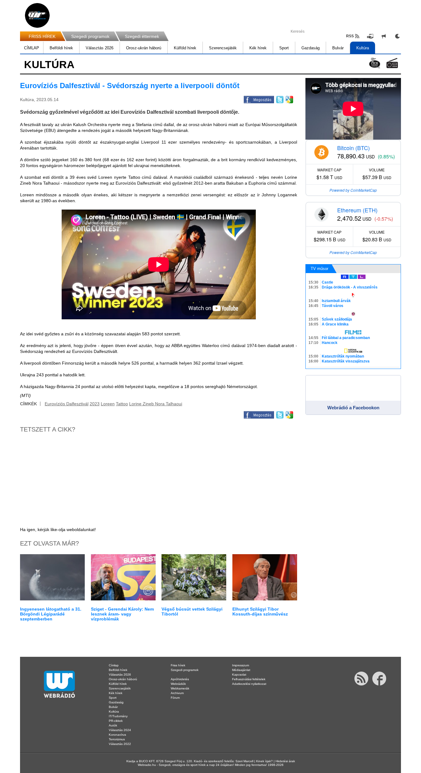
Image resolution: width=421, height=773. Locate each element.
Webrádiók (178, 683)
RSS (350, 36)
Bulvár (338, 48)
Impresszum (240, 665)
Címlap (114, 665)
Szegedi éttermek (142, 36)
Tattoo (122, 403)
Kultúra (362, 48)
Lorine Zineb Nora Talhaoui (155, 403)
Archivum (177, 693)
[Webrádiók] (392, 63)
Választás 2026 (99, 48)
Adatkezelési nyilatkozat (249, 683)
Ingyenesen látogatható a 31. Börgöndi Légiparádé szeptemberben (50, 614)
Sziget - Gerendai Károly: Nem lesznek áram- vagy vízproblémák (122, 614)
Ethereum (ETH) (357, 210)
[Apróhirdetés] (383, 36)
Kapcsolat (239, 674)
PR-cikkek (116, 720)
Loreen (108, 403)
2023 (95, 403)
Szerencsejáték (223, 48)
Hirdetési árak (285, 761)
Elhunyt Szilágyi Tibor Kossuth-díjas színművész (260, 611)
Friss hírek (178, 665)
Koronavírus (117, 734)
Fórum (175, 697)
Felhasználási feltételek (248, 679)
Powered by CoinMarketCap (353, 190)
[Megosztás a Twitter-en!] (279, 98)
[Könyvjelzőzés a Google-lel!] (289, 98)
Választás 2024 (120, 730)
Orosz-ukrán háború (143, 48)
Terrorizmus (117, 739)
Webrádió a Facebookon (353, 407)
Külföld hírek (185, 48)
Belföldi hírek (61, 48)
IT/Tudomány (118, 716)
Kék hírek (258, 48)
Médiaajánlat (241, 670)
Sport (284, 48)
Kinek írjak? (264, 761)
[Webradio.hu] (37, 15)
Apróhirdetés (180, 679)
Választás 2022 (120, 744)
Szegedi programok (90, 36)
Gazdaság (310, 48)
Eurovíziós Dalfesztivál (66, 403)
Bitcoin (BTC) (353, 148)
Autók (113, 725)
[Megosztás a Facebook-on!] (258, 98)
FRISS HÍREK (42, 36)
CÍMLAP (31, 48)
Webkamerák (180, 688)
